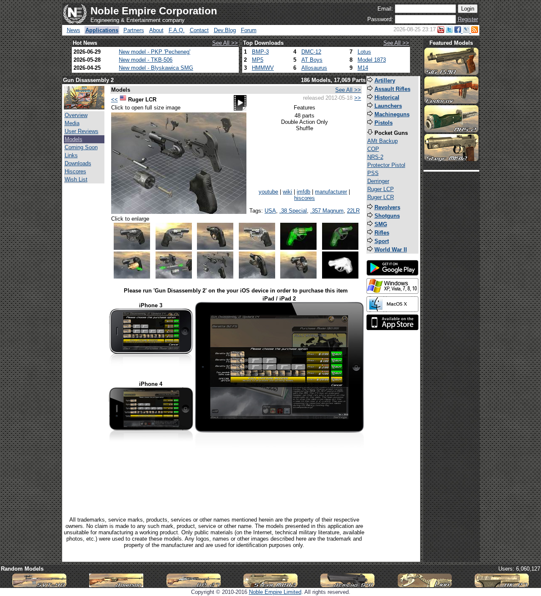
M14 (363, 68)
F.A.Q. (177, 30)
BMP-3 (260, 52)
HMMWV (263, 68)
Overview (76, 115)
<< (114, 99)
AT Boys (311, 60)
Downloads (78, 163)
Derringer (378, 181)
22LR (353, 211)
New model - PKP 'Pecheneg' (154, 52)
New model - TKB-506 (145, 60)
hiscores (304, 198)
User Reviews (81, 131)
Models (73, 139)
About (156, 30)
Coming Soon (81, 147)
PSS (373, 173)
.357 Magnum (327, 211)
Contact (199, 30)
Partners (133, 30)
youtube (268, 192)
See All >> (225, 43)
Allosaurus (314, 68)
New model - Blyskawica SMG (156, 68)
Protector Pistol (386, 165)
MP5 (257, 60)
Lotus (364, 52)
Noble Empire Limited (275, 592)
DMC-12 (311, 52)
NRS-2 (375, 157)
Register (468, 19)
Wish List (76, 179)
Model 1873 (372, 60)
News (73, 30)
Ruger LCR (380, 197)
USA (270, 211)
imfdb (303, 192)
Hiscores (75, 171)
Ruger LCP (380, 189)
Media (72, 123)
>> (357, 98)
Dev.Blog (225, 30)
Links (71, 155)
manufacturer (331, 192)
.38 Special (293, 211)
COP (373, 149)
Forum (249, 30)
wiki (287, 192)
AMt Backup (382, 141)
